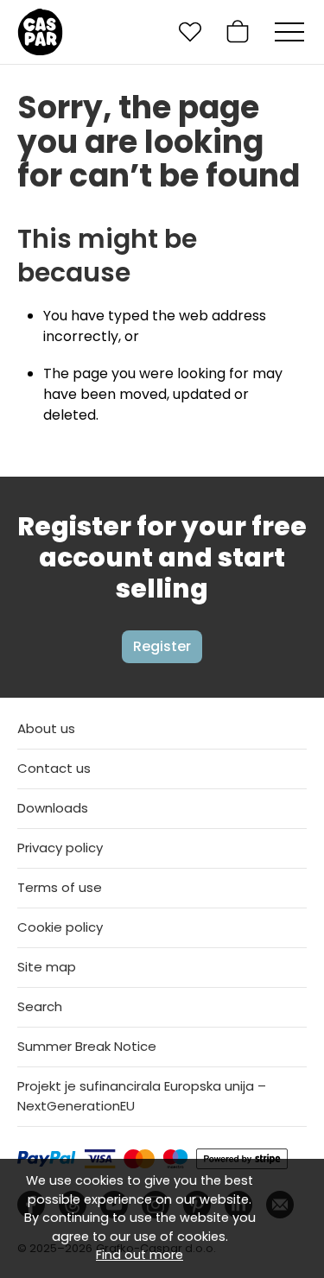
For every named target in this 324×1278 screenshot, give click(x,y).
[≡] (289, 32)
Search (39, 1006)
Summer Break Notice (86, 1046)
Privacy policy (60, 847)
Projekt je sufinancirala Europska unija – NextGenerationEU (141, 1096)
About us (46, 728)
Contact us (54, 768)
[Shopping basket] (237, 32)
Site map (46, 967)
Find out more (139, 1254)
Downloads (52, 808)
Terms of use (59, 887)
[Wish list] (190, 32)
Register (162, 646)
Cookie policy (60, 927)
